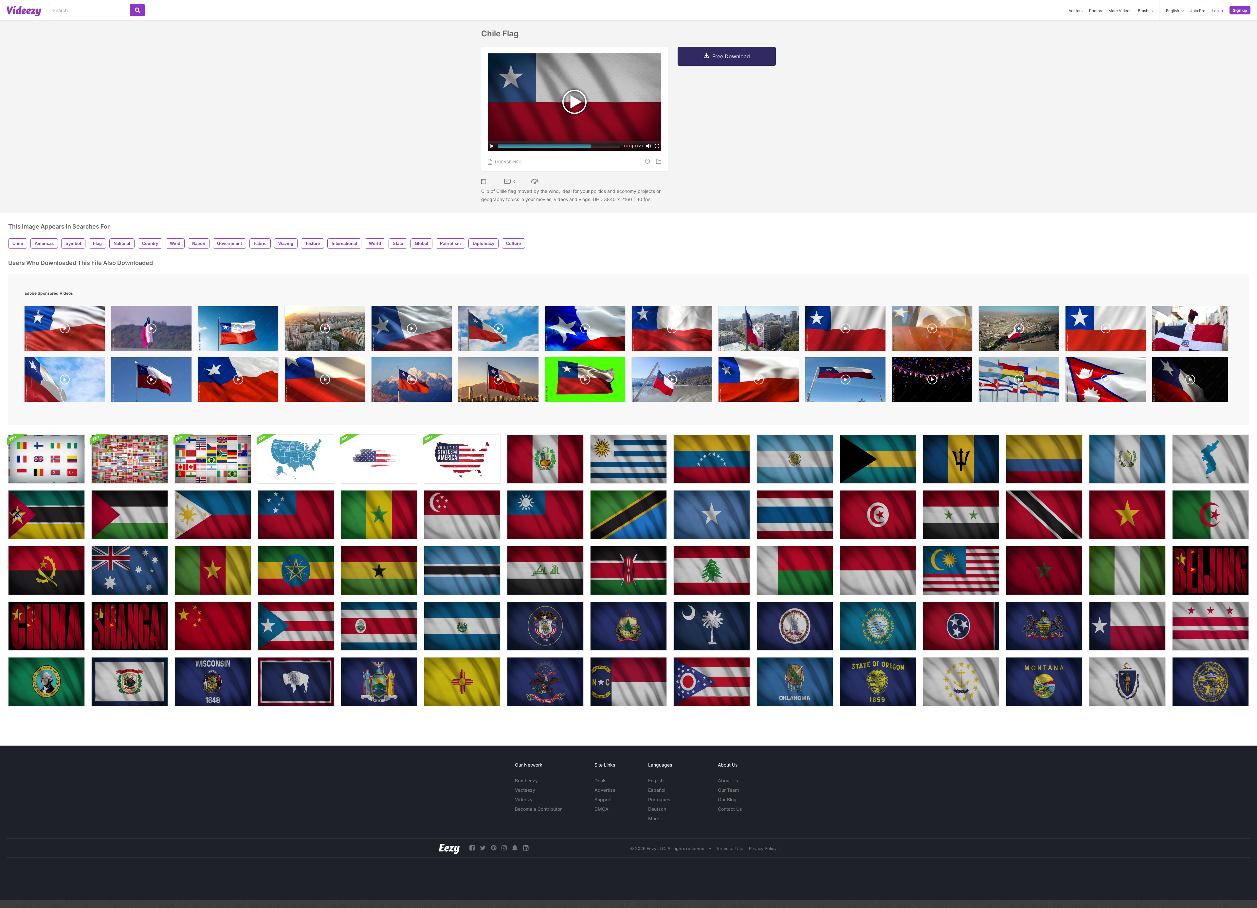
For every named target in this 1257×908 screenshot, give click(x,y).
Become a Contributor (538, 809)
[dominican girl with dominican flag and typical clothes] (1190, 330)
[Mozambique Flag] (46, 514)
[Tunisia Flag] (878, 514)
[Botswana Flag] (462, 570)
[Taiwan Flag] (545, 514)
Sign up (1240, 10)
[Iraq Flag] (545, 570)
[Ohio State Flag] (711, 681)
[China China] (46, 626)
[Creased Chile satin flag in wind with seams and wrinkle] (759, 381)
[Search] (137, 10)
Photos (1095, 10)
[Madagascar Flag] (794, 570)
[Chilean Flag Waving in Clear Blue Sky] (845, 381)
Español (656, 790)
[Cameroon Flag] (212, 570)
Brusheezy (526, 780)
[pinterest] (493, 848)
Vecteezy (525, 790)
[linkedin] (525, 848)
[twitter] (483, 848)
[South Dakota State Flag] (878, 626)
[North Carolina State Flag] (628, 681)
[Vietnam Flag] (1127, 514)
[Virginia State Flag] (794, 626)
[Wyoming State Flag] (296, 681)
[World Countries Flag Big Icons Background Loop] (46, 459)
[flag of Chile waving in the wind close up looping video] (412, 330)
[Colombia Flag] (1044, 459)
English (656, 780)
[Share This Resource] (659, 162)
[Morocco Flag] (1044, 570)
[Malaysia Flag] (961, 570)
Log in (1217, 10)
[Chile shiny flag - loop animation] (325, 381)
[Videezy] (24, 11)
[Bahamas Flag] (878, 459)
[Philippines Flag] (212, 514)
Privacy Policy (762, 848)
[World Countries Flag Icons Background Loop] (212, 459)
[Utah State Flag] (545, 626)
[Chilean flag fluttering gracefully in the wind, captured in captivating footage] (845, 330)
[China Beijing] (1210, 570)
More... (655, 818)
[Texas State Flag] (1127, 626)
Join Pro (1197, 10)
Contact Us (730, 809)
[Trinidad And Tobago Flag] (1044, 514)
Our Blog (727, 799)
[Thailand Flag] (794, 514)
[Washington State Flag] (1210, 626)
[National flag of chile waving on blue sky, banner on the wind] (238, 330)
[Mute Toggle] (648, 146)
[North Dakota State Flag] (545, 681)
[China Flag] (212, 626)
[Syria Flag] (961, 514)
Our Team (728, 790)
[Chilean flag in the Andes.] (412, 381)
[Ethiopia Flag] (296, 570)
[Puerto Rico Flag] (296, 626)
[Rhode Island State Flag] (961, 681)
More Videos (1119, 10)
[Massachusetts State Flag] (1127, 681)
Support (603, 799)
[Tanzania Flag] (628, 514)
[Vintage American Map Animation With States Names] (296, 459)
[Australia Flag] (129, 570)
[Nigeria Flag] (1127, 570)
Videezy (524, 799)
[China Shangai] (129, 626)
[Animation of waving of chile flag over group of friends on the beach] (932, 330)
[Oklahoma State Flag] (794, 681)
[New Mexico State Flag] (462, 681)
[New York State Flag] (379, 681)
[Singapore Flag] (462, 514)
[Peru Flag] (545, 459)
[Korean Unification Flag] (1210, 459)
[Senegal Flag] (379, 514)
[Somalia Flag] (711, 514)
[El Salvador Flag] (462, 626)
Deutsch (657, 809)
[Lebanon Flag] (711, 570)
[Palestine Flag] (129, 514)
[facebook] (472, 848)
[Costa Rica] (379, 626)
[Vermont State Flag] (628, 626)
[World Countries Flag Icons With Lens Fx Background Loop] (129, 459)
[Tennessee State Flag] (961, 626)
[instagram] (504, 848)
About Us (728, 780)
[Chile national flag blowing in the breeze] (585, 381)
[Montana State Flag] (1044, 681)
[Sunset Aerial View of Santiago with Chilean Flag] (325, 330)
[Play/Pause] (492, 146)
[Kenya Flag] (628, 570)
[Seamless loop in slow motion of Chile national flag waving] (65, 381)
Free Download (731, 56)
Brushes (1145, 10)
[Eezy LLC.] (449, 848)
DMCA (601, 809)
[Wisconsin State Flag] (212, 681)
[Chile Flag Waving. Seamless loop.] (238, 381)
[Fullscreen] (657, 146)
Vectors (1076, 10)
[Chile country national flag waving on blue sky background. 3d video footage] (498, 330)
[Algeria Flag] (1210, 514)
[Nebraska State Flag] (1210, 681)
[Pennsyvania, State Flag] (1044, 626)
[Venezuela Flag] (711, 459)
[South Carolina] (711, 626)
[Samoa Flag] (296, 514)
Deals (600, 780)
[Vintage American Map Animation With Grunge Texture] (379, 459)
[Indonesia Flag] (878, 570)
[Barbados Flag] (961, 459)
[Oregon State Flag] (878, 681)
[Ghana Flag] (379, 570)
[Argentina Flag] (794, 459)
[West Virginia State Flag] (129, 681)
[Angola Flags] (46, 570)
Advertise (604, 790)
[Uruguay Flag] (628, 459)
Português (659, 799)
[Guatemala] (1127, 459)
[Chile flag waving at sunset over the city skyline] (498, 381)
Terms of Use (729, 848)
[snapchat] (515, 848)
